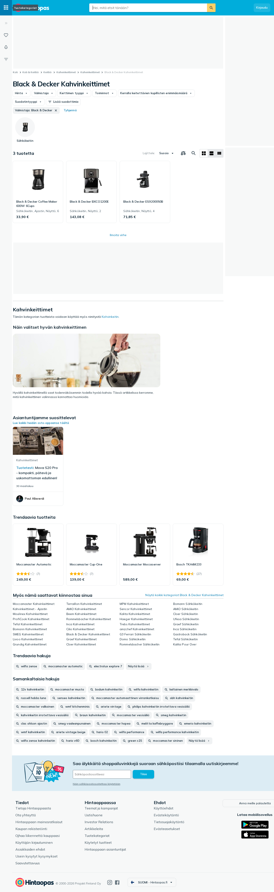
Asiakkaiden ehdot (30, 849)
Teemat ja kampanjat (101, 808)
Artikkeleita (94, 829)
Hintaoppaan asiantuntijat (105, 849)
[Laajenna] (6, 23)
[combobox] (148, 7)
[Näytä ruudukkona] (204, 153)
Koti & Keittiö (30, 72)
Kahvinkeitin (110, 317)
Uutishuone (94, 815)
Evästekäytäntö (166, 815)
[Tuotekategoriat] (6, 7)
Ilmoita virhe (118, 235)
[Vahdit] (6, 47)
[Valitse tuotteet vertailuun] (183, 153)
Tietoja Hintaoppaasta (33, 808)
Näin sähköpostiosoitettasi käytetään (96, 783)
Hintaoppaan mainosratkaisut (39, 822)
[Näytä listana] (211, 153)
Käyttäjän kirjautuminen (34, 842)
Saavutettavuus (27, 863)
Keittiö (47, 72)
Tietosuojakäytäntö (169, 822)
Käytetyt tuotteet (98, 842)
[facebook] (117, 882)
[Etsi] (211, 7)
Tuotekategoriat (97, 835)
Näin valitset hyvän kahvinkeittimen (49, 327)
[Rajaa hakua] (6, 59)
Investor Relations (99, 822)
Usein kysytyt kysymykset (36, 856)
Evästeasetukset (167, 829)
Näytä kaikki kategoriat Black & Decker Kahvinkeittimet (184, 595)
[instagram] (110, 882)
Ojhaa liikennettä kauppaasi (37, 835)
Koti (15, 72)
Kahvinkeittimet (66, 72)
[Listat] (6, 35)
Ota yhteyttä (25, 815)
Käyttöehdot (163, 808)
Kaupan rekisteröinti (31, 829)
